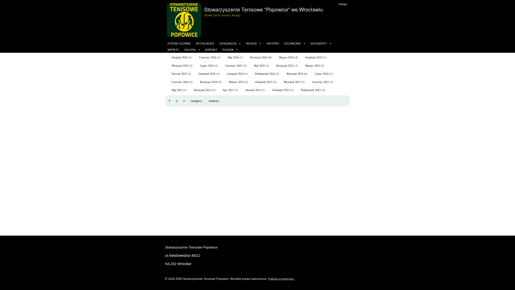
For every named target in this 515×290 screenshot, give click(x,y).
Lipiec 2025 (207, 65)
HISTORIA (273, 43)
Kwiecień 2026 (258, 57)
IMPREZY (173, 50)
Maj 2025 (259, 65)
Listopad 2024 (235, 74)
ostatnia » (214, 101)
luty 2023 (228, 90)
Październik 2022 (311, 90)
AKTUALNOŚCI (205, 43)
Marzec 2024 (236, 82)
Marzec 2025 (312, 65)
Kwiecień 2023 (202, 90)
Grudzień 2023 (263, 82)
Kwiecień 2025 (285, 65)
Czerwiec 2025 (233, 65)
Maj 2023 (177, 90)
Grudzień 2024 (207, 74)
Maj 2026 (233, 57)
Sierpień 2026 (179, 57)
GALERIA (190, 50)
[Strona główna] (184, 20)
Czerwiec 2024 (180, 82)
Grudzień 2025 (313, 57)
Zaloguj (342, 4)
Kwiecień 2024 (208, 82)
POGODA (228, 50)
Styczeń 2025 (179, 74)
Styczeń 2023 (253, 90)
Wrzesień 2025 (180, 65)
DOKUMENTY (318, 43)
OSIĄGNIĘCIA (228, 43)
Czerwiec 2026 (207, 57)
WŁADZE (251, 43)
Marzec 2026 (286, 57)
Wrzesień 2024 (294, 74)
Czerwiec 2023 (320, 82)
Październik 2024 (265, 74)
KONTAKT (211, 50)
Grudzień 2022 (280, 90)
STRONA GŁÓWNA (179, 43)
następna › (197, 101)
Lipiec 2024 (322, 74)
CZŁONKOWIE (292, 43)
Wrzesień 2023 (292, 82)
